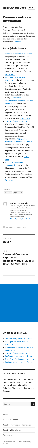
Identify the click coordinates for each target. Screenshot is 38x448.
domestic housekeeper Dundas (18, 121)
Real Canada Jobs (14, 7)
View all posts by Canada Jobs (20, 219)
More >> (18, 42)
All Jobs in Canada (10, 420)
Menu (31, 7)
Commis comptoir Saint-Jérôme (18, 54)
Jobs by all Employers (12, 430)
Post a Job (7, 435)
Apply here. (10, 74)
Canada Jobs (10, 227)
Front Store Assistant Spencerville (19, 359)
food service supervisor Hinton (18, 142)
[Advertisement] (19, 303)
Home (5, 415)
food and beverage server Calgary (19, 362)
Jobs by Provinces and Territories (17, 425)
